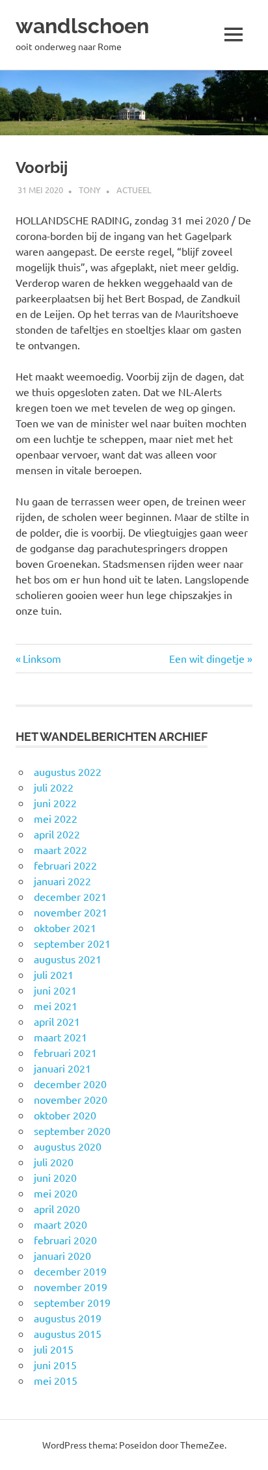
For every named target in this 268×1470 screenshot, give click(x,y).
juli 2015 (54, 1349)
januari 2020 (62, 1255)
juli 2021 (54, 974)
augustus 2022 (67, 771)
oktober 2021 (65, 927)
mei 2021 (55, 1005)
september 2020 (72, 1130)
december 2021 (70, 896)
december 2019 (70, 1270)
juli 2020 (54, 1161)
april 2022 (57, 833)
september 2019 (72, 1302)
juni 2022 (55, 802)
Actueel (134, 189)
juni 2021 (55, 989)
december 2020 (70, 1083)
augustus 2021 (67, 958)
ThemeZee (202, 1444)
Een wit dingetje (207, 658)
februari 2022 (65, 865)
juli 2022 (54, 787)
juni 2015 (55, 1364)
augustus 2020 (67, 1146)
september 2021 (72, 943)
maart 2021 (60, 1036)
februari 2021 (65, 1052)
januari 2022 (62, 880)
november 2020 (70, 1099)
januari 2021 (62, 1068)
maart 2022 (60, 849)
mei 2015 (55, 1380)
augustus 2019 (67, 1317)
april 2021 (57, 1021)
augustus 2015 (67, 1333)
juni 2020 (55, 1177)
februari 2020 (65, 1239)
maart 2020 (60, 1224)
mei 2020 (55, 1192)
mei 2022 (55, 818)
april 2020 (57, 1208)
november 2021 (70, 911)
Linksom (41, 658)
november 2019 (70, 1286)
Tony (90, 189)
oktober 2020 (65, 1114)
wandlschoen (82, 26)
